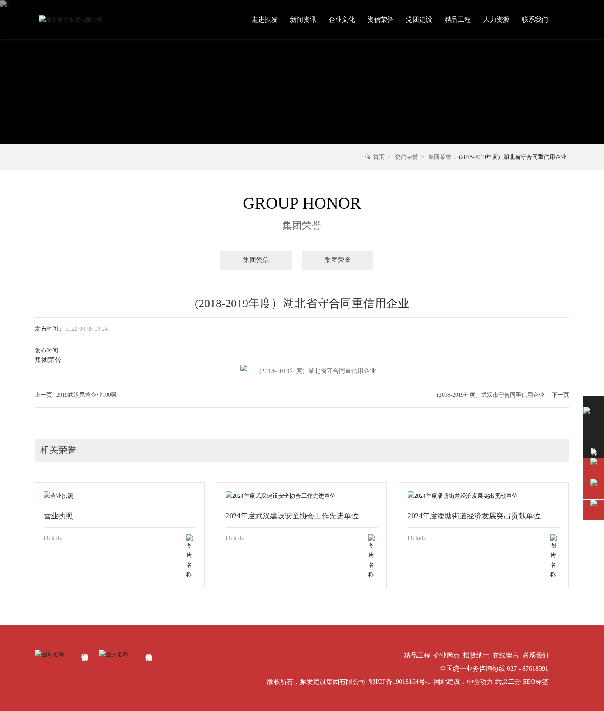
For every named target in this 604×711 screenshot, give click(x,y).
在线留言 (506, 655)
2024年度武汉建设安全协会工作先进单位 (292, 516)
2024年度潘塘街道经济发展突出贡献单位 (474, 516)
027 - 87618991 (528, 668)
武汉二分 (508, 681)
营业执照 (58, 516)
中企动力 (480, 681)
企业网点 (446, 655)
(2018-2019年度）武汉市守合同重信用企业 (490, 395)
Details (53, 537)
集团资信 (256, 259)
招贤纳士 (476, 655)
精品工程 (417, 655)
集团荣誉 (439, 157)
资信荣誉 (406, 157)
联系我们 (535, 655)
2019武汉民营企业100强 (86, 395)
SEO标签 (536, 681)
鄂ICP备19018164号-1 (400, 681)
